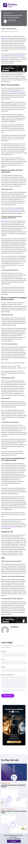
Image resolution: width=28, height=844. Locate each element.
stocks (23, 106)
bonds (22, 92)
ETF (13, 221)
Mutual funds (5, 221)
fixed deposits (15, 92)
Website (3, 667)
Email (2, 659)
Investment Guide (11, 29)
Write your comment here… (8, 674)
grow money (4, 38)
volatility (18, 210)
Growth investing (16, 56)
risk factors (9, 210)
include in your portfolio (8, 526)
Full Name (3, 651)
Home (3, 29)
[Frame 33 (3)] (14, 68)
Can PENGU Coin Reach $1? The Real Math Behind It (13, 785)
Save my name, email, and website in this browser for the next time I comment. (14, 690)
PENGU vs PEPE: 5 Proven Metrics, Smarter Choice (13, 811)
